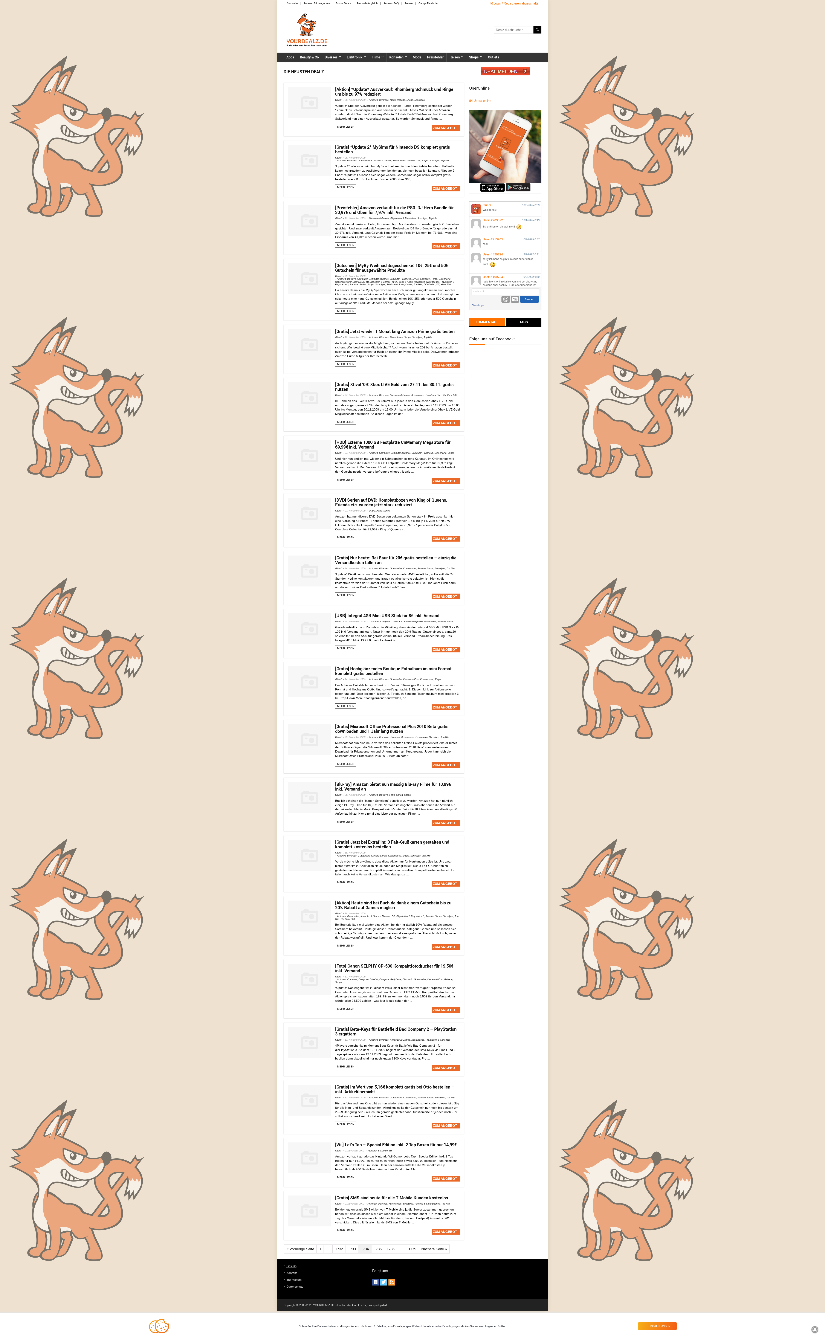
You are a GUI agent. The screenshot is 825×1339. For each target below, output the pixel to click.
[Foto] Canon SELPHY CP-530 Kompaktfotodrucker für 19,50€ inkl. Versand (394, 968)
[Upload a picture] (515, 299)
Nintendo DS (413, 160)
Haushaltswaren (343, 282)
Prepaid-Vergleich (367, 3)
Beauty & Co (309, 57)
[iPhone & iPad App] (492, 185)
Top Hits (445, 160)
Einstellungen (478, 305)
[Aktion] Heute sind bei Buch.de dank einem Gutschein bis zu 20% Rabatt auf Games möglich (393, 905)
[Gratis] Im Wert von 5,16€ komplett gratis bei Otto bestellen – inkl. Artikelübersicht (394, 1089)
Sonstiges (419, 100)
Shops (474, 57)
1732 (339, 1249)
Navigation (419, 282)
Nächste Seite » (434, 1249)
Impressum (294, 1279)
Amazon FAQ (391, 3)
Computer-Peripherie (400, 279)
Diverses (331, 57)
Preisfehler (435, 57)
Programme (422, 737)
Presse (409, 3)
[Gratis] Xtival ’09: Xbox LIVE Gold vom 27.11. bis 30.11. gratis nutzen (394, 387)
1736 (390, 1249)
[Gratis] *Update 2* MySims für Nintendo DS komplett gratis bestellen (392, 149)
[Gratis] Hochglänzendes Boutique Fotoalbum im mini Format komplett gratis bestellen (393, 671)
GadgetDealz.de (428, 3)
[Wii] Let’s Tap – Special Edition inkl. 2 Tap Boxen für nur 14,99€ (396, 1145)
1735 (378, 1249)
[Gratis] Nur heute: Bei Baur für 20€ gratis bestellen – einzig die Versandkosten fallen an (396, 560)
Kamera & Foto (361, 282)
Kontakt (291, 1273)
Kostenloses (399, 160)
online (480, 100)
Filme (376, 57)
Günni (338, 100)
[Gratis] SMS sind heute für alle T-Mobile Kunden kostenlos (391, 1198)
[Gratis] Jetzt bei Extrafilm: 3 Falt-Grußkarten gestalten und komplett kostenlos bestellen (392, 844)
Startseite (292, 3)
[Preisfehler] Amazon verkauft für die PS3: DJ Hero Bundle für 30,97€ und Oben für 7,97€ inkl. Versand (394, 210)
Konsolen (396, 57)
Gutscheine (364, 160)
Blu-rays (351, 279)
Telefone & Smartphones (399, 284)
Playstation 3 (397, 218)
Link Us (291, 1266)
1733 (352, 1249)
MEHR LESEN (345, 126)
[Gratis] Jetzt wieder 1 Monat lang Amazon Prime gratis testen (395, 331)
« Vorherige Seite (300, 1249)
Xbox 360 (446, 284)
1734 (365, 1249)
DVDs (415, 279)
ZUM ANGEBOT (445, 128)
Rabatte (401, 100)
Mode (417, 57)
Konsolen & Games (381, 160)
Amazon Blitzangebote (317, 3)
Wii (437, 284)
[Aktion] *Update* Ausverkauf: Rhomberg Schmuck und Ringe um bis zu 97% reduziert (394, 91)
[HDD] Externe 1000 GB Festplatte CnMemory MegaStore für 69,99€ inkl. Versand (393, 444)
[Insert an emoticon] (505, 299)
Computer (362, 279)
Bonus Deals (343, 3)
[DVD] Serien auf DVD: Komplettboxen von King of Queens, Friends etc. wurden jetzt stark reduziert (391, 502)
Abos (290, 57)
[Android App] (518, 185)
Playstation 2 (447, 282)
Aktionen (373, 100)
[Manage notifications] (814, 1329)
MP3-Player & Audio (402, 282)
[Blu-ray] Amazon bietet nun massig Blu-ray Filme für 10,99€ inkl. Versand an (393, 786)
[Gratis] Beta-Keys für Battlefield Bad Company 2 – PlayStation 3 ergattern (396, 1031)
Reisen (454, 57)
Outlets (493, 57)
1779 (412, 1249)
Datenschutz (294, 1286)
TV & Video (429, 284)
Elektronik (354, 57)
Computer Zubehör (378, 279)
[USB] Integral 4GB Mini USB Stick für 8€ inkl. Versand (387, 615)
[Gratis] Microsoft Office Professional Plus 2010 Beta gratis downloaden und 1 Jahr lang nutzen (391, 729)
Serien (362, 284)
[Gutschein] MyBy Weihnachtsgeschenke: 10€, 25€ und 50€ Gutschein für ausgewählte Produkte (391, 268)
